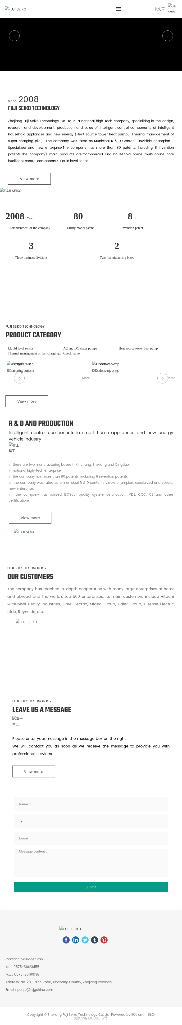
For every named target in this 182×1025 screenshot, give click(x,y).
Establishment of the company (30, 228)
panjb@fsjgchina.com (35, 989)
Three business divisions (31, 257)
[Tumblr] (94, 940)
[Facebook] (66, 940)
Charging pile (19, 371)
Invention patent (132, 228)
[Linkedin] (75, 940)
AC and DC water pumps (80, 348)
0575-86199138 (26, 974)
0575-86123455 (26, 967)
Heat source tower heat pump (138, 348)
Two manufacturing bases (117, 257)
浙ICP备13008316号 (91, 1018)
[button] (167, 35)
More (86, 378)
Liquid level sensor (20, 348)
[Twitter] (85, 940)
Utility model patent (80, 228)
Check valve (71, 353)
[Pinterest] (104, 940)
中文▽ (159, 9)
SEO (151, 1014)
